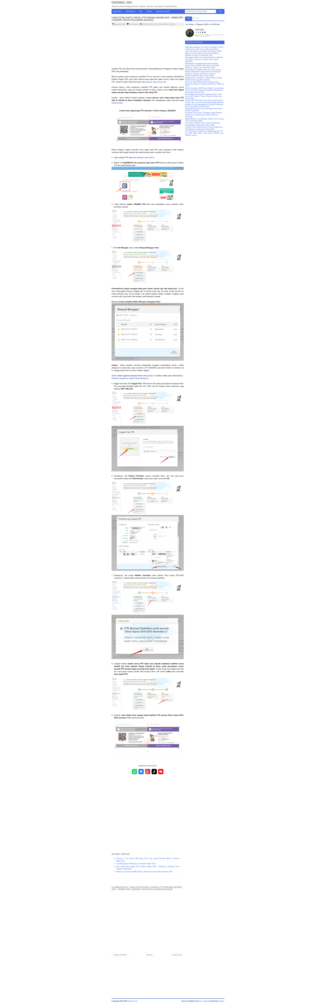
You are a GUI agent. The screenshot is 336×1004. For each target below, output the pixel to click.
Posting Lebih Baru (120, 955)
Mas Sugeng (204, 1001)
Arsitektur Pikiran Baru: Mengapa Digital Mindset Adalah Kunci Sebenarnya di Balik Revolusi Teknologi (203, 115)
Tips (140, 11)
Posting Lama (177, 955)
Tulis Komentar (134, 24)
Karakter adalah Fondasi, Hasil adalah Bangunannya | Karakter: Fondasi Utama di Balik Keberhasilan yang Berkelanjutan (203, 78)
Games (149, 11)
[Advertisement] (148, 47)
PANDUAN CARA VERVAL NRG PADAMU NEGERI (158, 24)
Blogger (221, 1001)
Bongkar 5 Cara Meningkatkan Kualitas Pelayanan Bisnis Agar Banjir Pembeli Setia (204, 106)
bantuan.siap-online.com (156, 82)
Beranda (118, 11)
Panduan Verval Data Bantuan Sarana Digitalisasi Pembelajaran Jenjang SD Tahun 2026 (204, 128)
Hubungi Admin (162, 11)
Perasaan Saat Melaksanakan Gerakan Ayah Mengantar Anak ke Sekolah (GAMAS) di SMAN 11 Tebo (204, 84)
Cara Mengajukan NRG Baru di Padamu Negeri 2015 (136, 864)
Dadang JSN (122, 2)
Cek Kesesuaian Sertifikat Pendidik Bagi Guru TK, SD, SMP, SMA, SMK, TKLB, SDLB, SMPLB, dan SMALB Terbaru (204, 133)
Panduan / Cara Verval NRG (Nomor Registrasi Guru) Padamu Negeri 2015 (144, 872)
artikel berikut (117, 103)
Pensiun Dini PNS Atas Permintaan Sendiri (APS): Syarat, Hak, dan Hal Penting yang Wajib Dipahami (204, 101)
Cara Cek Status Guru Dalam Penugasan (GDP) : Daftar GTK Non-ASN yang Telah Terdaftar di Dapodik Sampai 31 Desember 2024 (204, 53)
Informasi (130, 11)
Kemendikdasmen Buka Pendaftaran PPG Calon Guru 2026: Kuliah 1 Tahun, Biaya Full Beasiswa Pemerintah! (203, 96)
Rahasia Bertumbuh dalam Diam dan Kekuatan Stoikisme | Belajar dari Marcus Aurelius (203, 73)
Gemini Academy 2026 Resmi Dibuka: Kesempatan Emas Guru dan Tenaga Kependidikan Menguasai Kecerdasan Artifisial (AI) (204, 90)
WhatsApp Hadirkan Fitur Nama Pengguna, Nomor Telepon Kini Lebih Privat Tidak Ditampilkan (204, 48)
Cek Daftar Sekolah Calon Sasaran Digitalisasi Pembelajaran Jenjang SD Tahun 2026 (202, 124)
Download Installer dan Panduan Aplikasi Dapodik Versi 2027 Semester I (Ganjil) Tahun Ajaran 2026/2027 (204, 59)
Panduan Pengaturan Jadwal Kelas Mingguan (130, 378)
